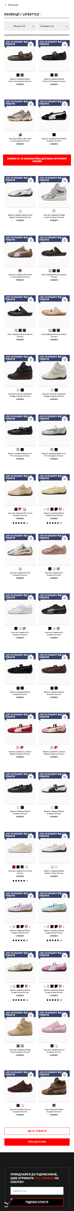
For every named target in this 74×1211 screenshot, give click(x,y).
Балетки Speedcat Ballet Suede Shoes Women (54, 514)
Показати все (37, 1142)
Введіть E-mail (19, 1191)
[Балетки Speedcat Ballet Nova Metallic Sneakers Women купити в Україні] (20, 191)
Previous (44, 509)
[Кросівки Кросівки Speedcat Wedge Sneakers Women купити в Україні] (20, 370)
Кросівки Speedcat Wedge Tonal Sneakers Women (20, 1051)
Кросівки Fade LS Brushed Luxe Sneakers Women (20, 139)
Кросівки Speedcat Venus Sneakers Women (54, 1051)
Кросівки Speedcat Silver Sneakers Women (20, 573)
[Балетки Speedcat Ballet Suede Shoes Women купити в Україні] (54, 490)
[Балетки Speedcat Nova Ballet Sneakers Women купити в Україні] (54, 115)
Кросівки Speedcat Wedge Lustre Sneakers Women (54, 216)
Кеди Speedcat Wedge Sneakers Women (54, 1110)
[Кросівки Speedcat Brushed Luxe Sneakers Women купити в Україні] (20, 251)
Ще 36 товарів (37, 1131)
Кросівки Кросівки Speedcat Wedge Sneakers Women (20, 395)
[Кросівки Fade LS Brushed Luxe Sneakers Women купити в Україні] (20, 115)
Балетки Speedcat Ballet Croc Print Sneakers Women (20, 454)
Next (63, 509)
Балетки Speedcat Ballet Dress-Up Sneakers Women (20, 80)
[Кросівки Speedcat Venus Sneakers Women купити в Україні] (54, 1026)
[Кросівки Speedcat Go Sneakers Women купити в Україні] (54, 549)
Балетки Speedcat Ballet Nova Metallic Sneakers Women (20, 216)
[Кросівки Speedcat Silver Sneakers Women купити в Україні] (20, 549)
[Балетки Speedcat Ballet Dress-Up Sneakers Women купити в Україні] (20, 55)
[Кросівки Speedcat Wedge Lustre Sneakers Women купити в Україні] (54, 191)
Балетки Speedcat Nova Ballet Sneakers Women (54, 139)
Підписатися (37, 1202)
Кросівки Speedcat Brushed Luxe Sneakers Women (20, 275)
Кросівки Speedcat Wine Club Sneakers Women (20, 514)
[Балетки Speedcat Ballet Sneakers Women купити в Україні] (20, 668)
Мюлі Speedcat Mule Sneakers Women (54, 275)
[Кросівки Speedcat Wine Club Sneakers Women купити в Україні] (20, 490)
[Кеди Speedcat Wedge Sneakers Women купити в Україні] (54, 1086)
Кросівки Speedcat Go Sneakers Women (54, 573)
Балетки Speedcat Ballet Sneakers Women (20, 693)
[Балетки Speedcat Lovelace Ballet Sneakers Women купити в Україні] (20, 728)
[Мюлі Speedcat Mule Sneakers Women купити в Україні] (54, 251)
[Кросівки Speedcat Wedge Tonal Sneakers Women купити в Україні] (20, 1026)
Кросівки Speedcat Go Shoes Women (20, 872)
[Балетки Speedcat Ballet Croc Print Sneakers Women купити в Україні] (20, 430)
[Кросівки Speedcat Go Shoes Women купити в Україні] (20, 847)
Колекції (13, 4)
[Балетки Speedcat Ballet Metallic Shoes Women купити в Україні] (54, 847)
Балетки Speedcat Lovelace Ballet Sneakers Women (20, 752)
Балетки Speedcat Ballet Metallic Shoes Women (54, 872)
